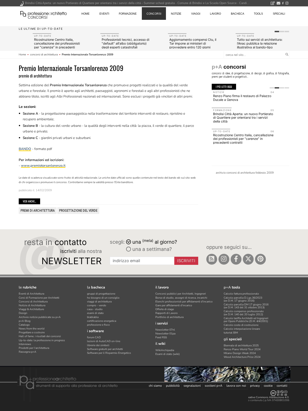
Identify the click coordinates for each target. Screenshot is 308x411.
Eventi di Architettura (31, 293)
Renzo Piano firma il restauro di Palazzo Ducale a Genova (242, 98)
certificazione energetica (101, 321)
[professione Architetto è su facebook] (236, 259)
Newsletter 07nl (165, 330)
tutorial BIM (231, 332)
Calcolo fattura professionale (241, 293)
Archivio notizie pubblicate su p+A (40, 317)
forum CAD (94, 337)
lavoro (215, 13)
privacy (255, 386)
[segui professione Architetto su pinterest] (260, 259)
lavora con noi (236, 386)
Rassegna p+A (27, 352)
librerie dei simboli (98, 345)
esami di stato (95, 313)
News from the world (31, 328)
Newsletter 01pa (165, 333)
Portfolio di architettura (169, 317)
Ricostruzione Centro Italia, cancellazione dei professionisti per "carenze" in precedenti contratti (57, 45)
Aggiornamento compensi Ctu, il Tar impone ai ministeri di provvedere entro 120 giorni (192, 43)
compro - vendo (96, 305)
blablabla (93, 317)
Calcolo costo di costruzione (241, 325)
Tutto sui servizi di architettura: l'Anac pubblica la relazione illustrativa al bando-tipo (260, 43)
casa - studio (95, 309)
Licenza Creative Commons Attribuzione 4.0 (262, 397)
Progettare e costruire (32, 332)
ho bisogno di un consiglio (103, 298)
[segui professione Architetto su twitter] (248, 259)
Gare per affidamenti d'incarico (173, 305)
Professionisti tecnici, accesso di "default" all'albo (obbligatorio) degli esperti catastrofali (125, 43)
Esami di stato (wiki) (167, 354)
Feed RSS (161, 337)
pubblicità (172, 386)
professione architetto (43, 13)
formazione (128, 13)
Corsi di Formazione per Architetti (39, 298)
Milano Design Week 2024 (240, 353)
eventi (104, 13)
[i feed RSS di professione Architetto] (211, 259)
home (85, 13)
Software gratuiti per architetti (105, 349)
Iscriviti (186, 260)
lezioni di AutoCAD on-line (103, 341)
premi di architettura (38, 211)
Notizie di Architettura (32, 305)
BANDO (25, 149)
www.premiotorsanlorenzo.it (43, 165)
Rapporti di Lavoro (166, 313)
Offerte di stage (164, 309)
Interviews (25, 344)
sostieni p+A (213, 386)
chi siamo (155, 386)
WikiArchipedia (164, 350)
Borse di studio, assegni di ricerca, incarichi (181, 298)
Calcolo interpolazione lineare (242, 329)
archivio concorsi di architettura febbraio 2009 (245, 173)
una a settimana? (151, 249)
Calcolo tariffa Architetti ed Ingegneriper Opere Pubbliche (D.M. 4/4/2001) (246, 319)
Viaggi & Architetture (31, 309)
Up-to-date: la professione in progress (42, 340)
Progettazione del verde (78, 211)
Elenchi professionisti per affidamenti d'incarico (184, 301)
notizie (176, 13)
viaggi (195, 13)
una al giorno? (154, 241)
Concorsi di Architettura (33, 301)
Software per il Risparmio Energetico (109, 353)
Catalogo (24, 325)
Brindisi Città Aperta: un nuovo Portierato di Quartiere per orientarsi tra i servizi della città (243, 117)
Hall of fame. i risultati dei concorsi (40, 336)
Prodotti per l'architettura (34, 348)
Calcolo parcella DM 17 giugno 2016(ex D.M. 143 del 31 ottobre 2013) (246, 306)
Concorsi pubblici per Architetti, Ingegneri (180, 293)
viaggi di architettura (99, 301)
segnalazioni (192, 386)
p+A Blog (24, 321)
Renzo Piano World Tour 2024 (242, 349)
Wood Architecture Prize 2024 (242, 357)
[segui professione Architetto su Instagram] (223, 259)
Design (23, 313)
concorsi (37, 17)
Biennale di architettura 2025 (241, 345)
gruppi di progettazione (101, 293)
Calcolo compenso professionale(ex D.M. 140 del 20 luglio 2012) (244, 312)
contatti (282, 386)
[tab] (277, 31)
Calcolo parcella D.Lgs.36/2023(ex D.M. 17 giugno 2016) (243, 299)
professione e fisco (98, 325)
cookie (268, 386)
